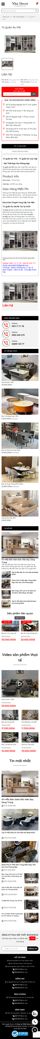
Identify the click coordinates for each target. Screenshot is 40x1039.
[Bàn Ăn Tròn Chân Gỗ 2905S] (10, 626)
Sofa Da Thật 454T (28, 744)
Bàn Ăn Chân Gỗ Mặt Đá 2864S (29, 633)
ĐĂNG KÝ (32, 948)
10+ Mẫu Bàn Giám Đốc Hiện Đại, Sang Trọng (18, 560)
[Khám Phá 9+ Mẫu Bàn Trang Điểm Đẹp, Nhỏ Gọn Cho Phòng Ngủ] (6, 584)
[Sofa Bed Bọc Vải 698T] (30, 715)
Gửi (34, 94)
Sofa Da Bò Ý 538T (8, 699)
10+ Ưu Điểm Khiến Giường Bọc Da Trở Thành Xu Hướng (12, 915)
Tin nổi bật (8, 528)
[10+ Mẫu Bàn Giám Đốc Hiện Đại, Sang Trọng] (20, 545)
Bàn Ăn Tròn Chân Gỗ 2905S (9, 633)
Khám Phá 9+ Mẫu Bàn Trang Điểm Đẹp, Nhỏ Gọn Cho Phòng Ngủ (24, 581)
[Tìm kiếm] (36, 10)
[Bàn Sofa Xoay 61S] (10, 715)
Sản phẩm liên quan (20, 613)
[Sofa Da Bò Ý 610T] (20, 368)
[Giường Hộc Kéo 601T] (20, 503)
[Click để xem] (20, 44)
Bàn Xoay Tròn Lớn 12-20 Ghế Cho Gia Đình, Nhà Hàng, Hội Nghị (24, 592)
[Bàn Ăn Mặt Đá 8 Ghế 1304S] (20, 436)
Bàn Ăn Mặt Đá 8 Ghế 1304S (11, 450)
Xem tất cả (19, 618)
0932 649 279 (18, 335)
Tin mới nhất (20, 760)
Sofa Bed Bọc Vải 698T (29, 722)
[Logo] (20, 4)
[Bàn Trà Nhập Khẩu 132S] (20, 402)
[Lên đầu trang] (35, 1003)
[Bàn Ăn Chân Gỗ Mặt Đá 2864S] (30, 626)
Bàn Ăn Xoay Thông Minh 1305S (12, 484)
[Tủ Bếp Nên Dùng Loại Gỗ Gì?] (31, 905)
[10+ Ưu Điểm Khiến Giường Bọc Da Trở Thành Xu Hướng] (31, 918)
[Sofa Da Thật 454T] (30, 737)
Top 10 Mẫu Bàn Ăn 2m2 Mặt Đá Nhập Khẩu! (25, 573)
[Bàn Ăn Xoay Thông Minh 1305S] (20, 469)
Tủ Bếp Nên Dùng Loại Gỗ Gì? (12, 901)
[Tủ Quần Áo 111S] (20, 292)
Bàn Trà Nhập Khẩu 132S (10, 416)
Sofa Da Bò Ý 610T (8, 382)
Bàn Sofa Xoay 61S (8, 722)
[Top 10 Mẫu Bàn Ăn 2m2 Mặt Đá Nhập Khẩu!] (6, 575)
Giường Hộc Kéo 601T (9, 518)
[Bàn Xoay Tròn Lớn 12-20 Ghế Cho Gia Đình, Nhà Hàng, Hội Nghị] (6, 594)
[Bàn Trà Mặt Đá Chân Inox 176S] (10, 737)
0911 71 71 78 (18, 326)
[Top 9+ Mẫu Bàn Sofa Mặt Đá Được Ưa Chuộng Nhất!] (6, 604)
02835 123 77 (18, 344)
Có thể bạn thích (10, 351)
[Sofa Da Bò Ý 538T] (20, 683)
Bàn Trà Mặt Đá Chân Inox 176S (9, 745)
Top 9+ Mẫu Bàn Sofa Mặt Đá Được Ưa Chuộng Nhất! (24, 602)
